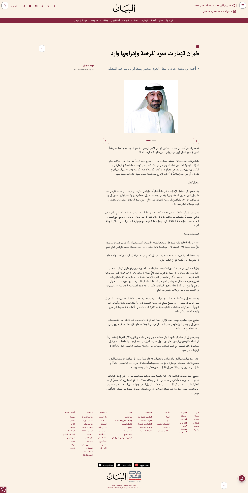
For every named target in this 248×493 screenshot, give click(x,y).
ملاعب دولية (88, 424)
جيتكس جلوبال (163, 431)
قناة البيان (115, 20)
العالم (130, 427)
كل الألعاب (89, 438)
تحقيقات (89, 448)
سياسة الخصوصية (183, 430)
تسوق (72, 448)
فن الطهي (71, 438)
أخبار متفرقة (88, 455)
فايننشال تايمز (81, 20)
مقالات (103, 420)
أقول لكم (103, 448)
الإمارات (144, 20)
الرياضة (125, 20)
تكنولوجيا (94, 20)
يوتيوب (196, 426)
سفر (73, 441)
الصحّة (72, 427)
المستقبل (165, 427)
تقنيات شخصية (146, 431)
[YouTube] (30, 6)
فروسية (90, 434)
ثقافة (72, 424)
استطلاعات (88, 451)
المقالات (134, 20)
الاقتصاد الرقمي (163, 424)
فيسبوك (196, 419)
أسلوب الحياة (70, 412)
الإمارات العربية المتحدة (123, 420)
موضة (72, 417)
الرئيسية (169, 20)
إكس (197, 412)
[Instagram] (36, 6)
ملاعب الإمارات (87, 417)
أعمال (167, 417)
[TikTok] (24, 6)
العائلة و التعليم (69, 434)
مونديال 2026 (87, 427)
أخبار (161, 20)
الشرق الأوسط (127, 424)
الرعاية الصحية (69, 431)
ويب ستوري (128, 434)
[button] (196, 141)
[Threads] (42, 6)
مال (168, 420)
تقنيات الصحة (146, 420)
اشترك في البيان (183, 424)
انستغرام (196, 423)
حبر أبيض (102, 431)
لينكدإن (196, 416)
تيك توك (196, 430)
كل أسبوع (102, 441)
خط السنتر (102, 438)
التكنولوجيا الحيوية (145, 424)
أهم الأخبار (128, 417)
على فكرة (102, 434)
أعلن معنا (183, 419)
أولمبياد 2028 (87, 431)
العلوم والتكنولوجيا (145, 417)
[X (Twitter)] (48, 6)
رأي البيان (102, 417)
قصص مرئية (127, 431)
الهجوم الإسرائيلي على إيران (122, 438)
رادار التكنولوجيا (146, 427)
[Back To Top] (224, 485)
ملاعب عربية (88, 420)
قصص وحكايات (86, 445)
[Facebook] (54, 6)
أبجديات (103, 424)
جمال (72, 420)
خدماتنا (184, 416)
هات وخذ (103, 445)
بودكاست (104, 20)
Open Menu (243, 5)
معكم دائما (102, 427)
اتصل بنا (184, 412)
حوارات (90, 441)
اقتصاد (153, 20)
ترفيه (73, 445)
